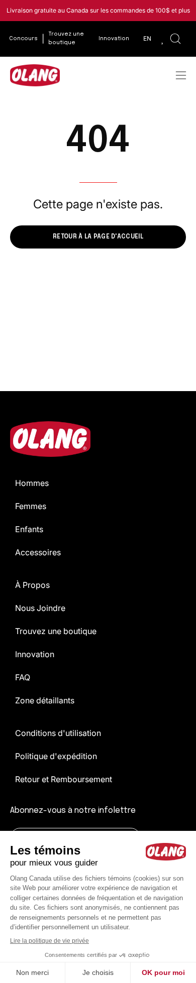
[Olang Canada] (35, 75)
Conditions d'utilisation (58, 733)
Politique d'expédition (56, 756)
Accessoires (38, 552)
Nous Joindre (40, 608)
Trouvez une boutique (55, 631)
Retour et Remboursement (63, 779)
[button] (175, 38)
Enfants (29, 529)
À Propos (32, 585)
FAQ (22, 677)
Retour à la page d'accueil (98, 237)
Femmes (30, 506)
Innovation (34, 654)
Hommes (32, 483)
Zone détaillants (44, 700)
